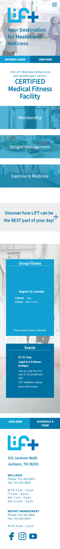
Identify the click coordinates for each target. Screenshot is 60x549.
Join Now (45, 59)
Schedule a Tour (45, 423)
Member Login (15, 59)
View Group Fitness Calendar (30, 330)
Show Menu (54, 4)
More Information (28, 386)
